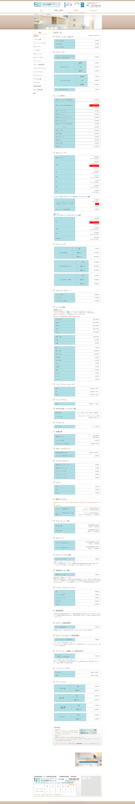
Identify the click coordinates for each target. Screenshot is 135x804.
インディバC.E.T (38, 72)
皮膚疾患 (35, 36)
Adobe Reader (79, 743)
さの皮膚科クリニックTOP (39, 14)
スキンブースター (38, 57)
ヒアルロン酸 (37, 79)
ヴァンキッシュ (37, 75)
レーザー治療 (37, 39)
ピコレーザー (37, 46)
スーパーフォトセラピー (39, 44)
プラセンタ (36, 82)
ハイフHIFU (36, 50)
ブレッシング (37, 61)
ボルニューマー (37, 54)
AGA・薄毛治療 (38, 89)
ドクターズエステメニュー (40, 68)
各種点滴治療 (37, 86)
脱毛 (34, 93)
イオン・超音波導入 (39, 64)
